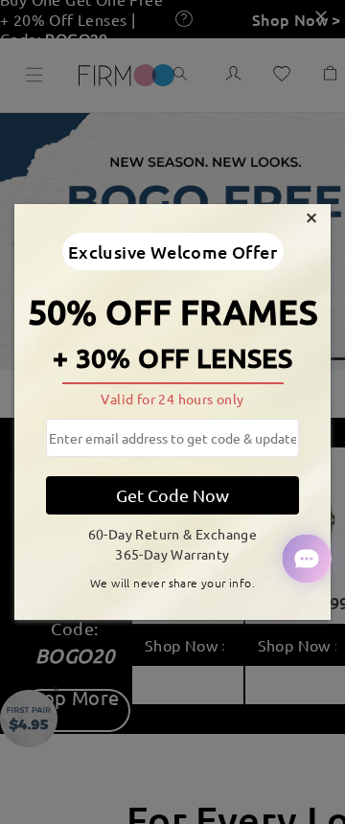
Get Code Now (172, 495)
